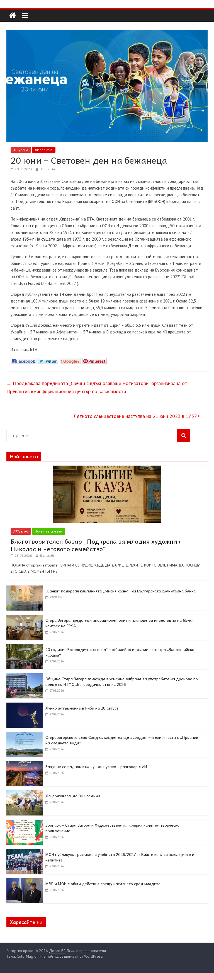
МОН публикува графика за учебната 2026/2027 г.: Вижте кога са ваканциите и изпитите (119, 857)
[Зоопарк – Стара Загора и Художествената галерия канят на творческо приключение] (24, 822)
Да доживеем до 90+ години (72, 796)
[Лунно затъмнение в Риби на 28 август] (24, 705)
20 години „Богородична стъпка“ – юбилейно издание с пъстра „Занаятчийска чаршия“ (119, 652)
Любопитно (44, 150)
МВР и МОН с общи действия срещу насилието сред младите (102, 883)
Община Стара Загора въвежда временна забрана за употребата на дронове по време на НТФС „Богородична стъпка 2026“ (121, 681)
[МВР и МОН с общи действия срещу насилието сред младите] (24, 881)
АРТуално (20, 150)
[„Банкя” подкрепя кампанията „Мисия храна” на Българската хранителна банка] (24, 588)
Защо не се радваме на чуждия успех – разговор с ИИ (96, 766)
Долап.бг (48, 169)
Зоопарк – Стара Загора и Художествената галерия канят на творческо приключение (112, 828)
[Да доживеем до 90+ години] (24, 793)
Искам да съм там (48, 531)
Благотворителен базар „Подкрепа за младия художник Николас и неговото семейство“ (96, 544)
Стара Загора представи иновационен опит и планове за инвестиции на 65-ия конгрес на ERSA (119, 623)
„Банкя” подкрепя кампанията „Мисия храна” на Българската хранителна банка (120, 591)
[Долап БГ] (12, 15)
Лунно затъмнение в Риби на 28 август (81, 708)
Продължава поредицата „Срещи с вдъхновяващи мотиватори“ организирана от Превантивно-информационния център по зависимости (96, 387)
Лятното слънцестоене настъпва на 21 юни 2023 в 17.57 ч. (141, 416)
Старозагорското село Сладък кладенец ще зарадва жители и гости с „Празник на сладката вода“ (121, 740)
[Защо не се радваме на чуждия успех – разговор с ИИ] (24, 764)
